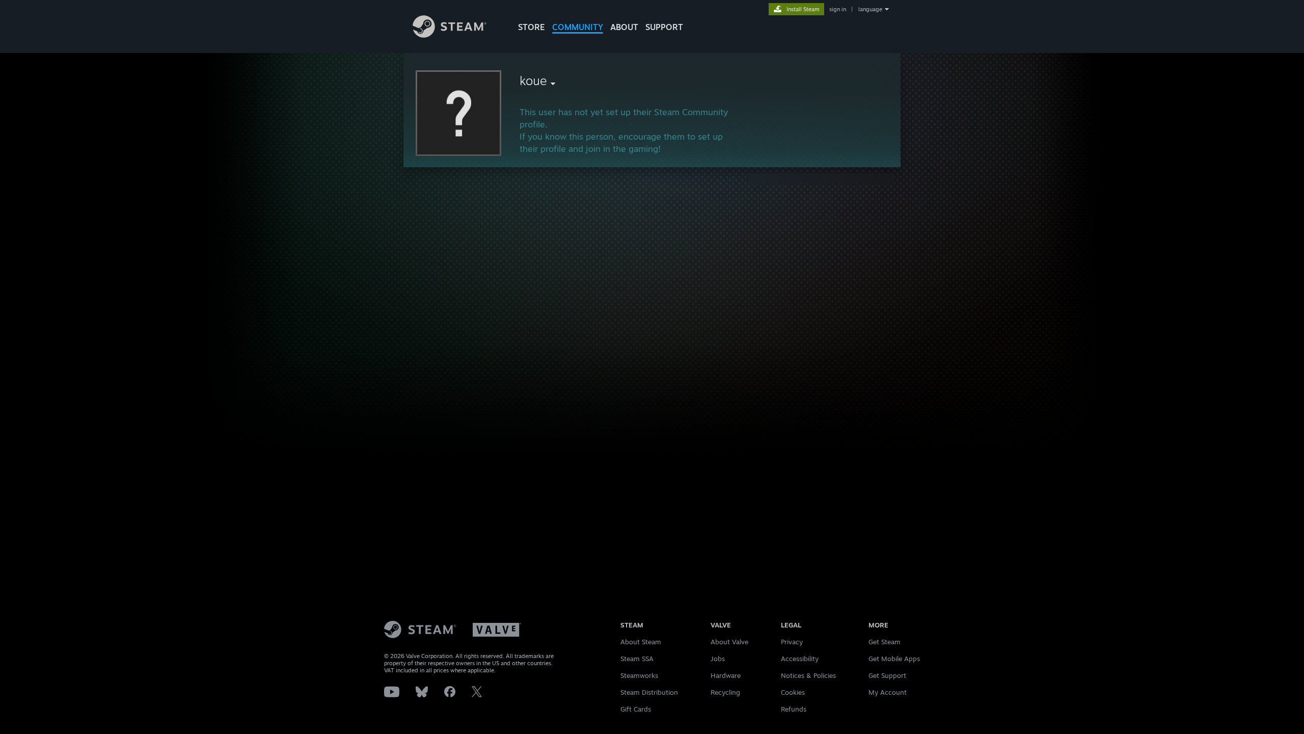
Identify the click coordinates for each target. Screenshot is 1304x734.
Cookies (793, 692)
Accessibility (800, 658)
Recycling (725, 692)
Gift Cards (635, 709)
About (624, 27)
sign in (837, 9)
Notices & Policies (808, 675)
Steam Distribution (649, 692)
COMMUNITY (577, 27)
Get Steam (884, 642)
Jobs (718, 658)
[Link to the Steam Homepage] (449, 35)
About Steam (640, 642)
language (870, 9)
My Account (887, 692)
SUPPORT (664, 27)
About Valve (729, 642)
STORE (531, 27)
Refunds (793, 709)
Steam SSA (637, 658)
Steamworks (639, 675)
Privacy (792, 642)
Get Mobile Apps (894, 658)
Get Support (887, 675)
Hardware (726, 675)
